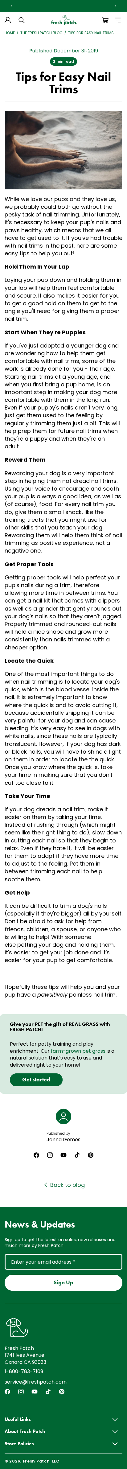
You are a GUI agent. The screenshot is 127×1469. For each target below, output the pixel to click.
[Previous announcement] (11, 6)
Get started (36, 1079)
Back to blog (67, 1185)
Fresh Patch (36, 1461)
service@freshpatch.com (36, 1381)
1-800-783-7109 (24, 1371)
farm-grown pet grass (78, 1051)
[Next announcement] (115, 6)
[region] (63, 6)
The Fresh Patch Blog (41, 33)
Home (10, 33)
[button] (21, 20)
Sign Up (63, 1282)
